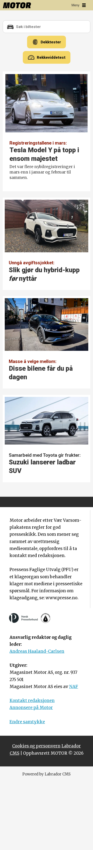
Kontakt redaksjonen (32, 700)
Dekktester (51, 42)
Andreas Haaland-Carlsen (36, 651)
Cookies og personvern (36, 746)
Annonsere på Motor (31, 707)
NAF (73, 686)
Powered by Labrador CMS (46, 774)
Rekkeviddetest (51, 57)
